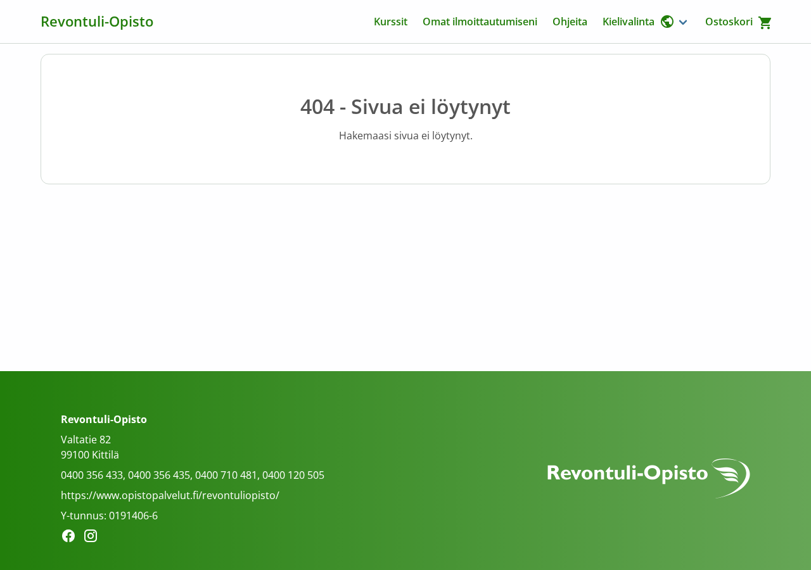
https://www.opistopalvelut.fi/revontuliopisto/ (170, 495)
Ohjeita (569, 21)
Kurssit (390, 21)
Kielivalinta (629, 21)
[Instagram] (94, 538)
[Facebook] (72, 538)
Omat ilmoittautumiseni (480, 21)
